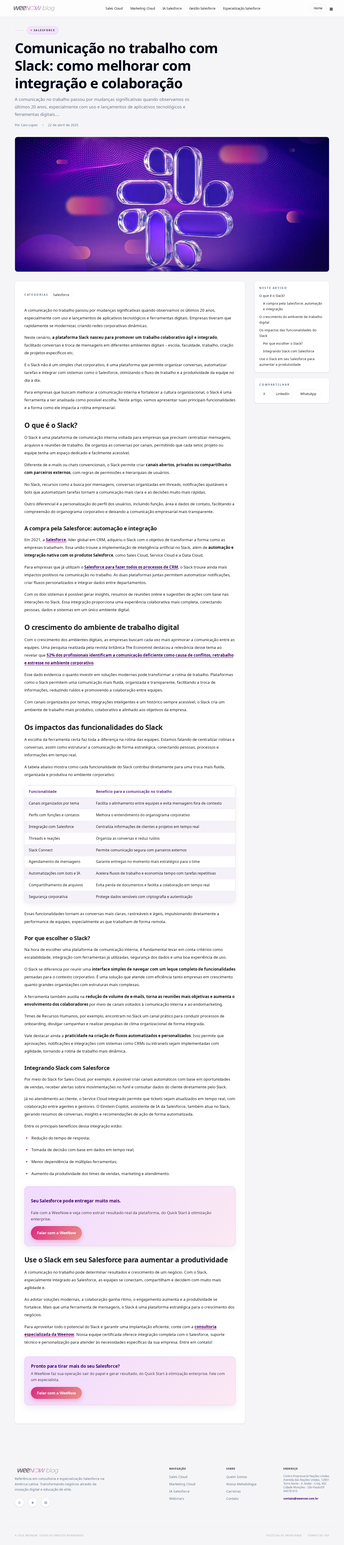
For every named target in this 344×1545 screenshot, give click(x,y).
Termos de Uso (318, 1535)
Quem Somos (236, 1477)
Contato (232, 1498)
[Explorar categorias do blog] (331, 8)
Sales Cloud (114, 8)
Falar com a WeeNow (56, 1232)
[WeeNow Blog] (33, 8)
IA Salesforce (172, 8)
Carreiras (233, 1491)
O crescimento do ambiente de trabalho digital (290, 319)
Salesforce (44, 30)
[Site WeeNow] (19, 1502)
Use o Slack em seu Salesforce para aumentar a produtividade (287, 362)
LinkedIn (282, 394)
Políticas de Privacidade (284, 1535)
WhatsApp (308, 394)
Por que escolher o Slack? (283, 343)
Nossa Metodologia (241, 1484)
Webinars (176, 1498)
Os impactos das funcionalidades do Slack (287, 333)
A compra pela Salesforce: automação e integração (292, 306)
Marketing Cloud (142, 8)
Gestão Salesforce (202, 8)
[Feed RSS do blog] (45, 1502)
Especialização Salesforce (241, 8)
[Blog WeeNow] (32, 1502)
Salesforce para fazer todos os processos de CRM (131, 567)
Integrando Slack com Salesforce (289, 351)
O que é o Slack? (273, 295)
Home (318, 8)
